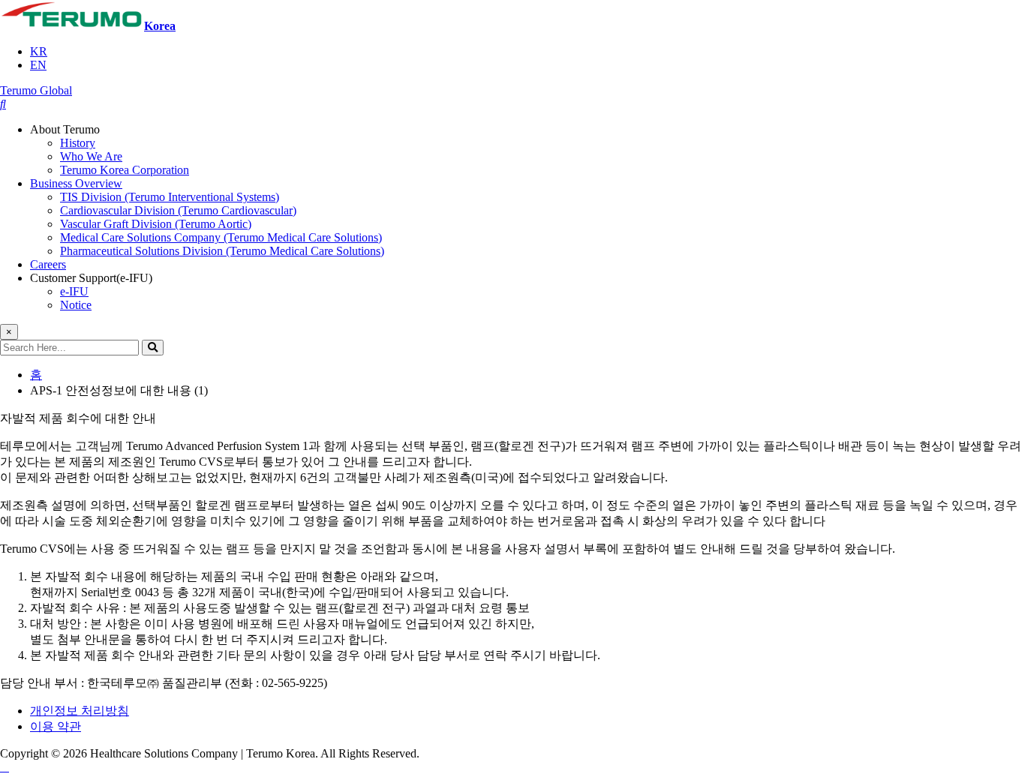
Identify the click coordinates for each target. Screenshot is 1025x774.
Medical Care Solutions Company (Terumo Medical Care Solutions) (221, 237)
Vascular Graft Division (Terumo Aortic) (155, 224)
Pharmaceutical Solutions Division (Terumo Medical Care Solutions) (222, 250)
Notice (76, 304)
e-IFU (74, 291)
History (77, 142)
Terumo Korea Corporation (124, 170)
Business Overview (76, 183)
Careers (48, 264)
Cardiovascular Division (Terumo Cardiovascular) (178, 210)
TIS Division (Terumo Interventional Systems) (169, 196)
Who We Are (91, 156)
